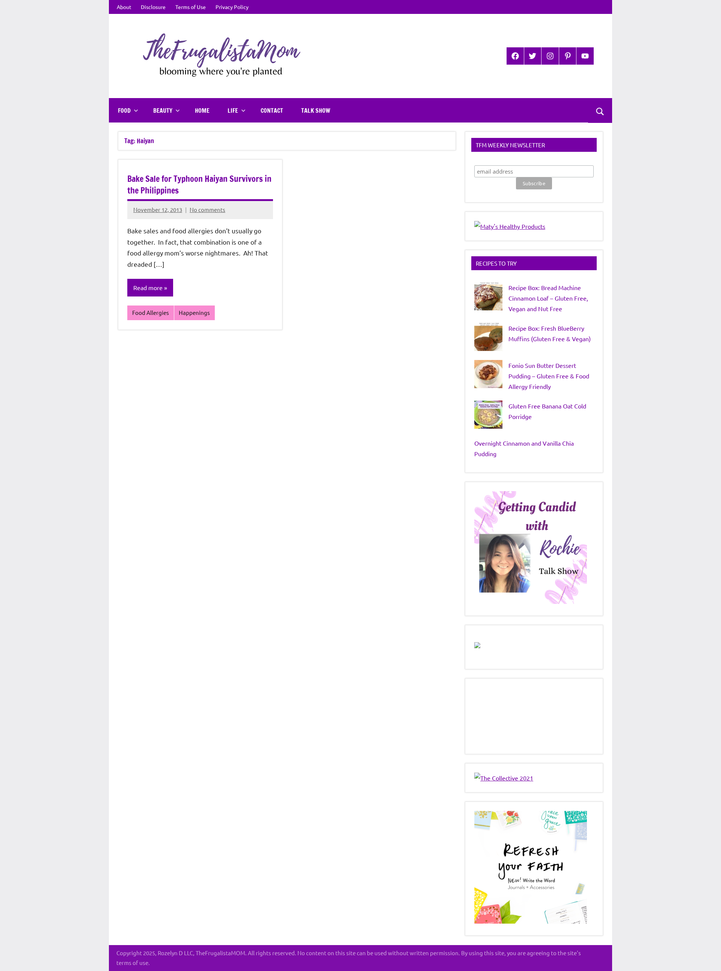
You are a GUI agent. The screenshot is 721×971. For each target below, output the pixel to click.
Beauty (162, 110)
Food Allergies (150, 312)
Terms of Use (190, 6)
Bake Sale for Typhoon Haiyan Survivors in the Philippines (199, 184)
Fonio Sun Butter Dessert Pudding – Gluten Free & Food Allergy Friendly (548, 375)
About (124, 6)
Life (233, 110)
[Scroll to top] (705, 955)
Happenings (194, 312)
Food (124, 110)
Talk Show (315, 110)
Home (202, 110)
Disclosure (153, 6)
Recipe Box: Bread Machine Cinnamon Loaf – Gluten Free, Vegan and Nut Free (548, 298)
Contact (272, 110)
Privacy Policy (232, 6)
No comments (207, 209)
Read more (148, 287)
